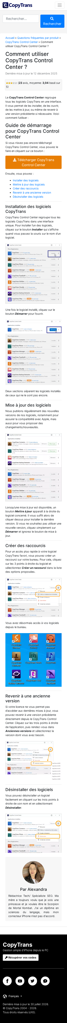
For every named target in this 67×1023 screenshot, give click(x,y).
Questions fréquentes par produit (38, 37)
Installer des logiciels (26, 180)
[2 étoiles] (9, 83)
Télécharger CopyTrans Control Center (35, 162)
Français (14, 996)
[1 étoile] (7, 83)
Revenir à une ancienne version (32, 192)
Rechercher (52, 24)
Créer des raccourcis (26, 188)
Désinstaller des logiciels (28, 196)
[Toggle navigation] (59, 5)
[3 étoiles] (11, 83)
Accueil (9, 37)
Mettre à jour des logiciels (29, 184)
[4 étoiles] (14, 83)
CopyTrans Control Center (21, 42)
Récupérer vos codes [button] (22, 957)
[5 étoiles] (16, 83)
